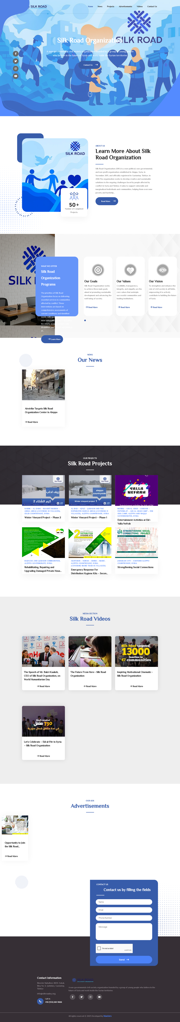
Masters (108, 1016)
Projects (110, 6)
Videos (140, 6)
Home (90, 6)
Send (122, 959)
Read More (106, 201)
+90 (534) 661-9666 (53, 1002)
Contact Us (152, 6)
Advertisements (125, 6)
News (100, 6)
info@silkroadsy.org (46, 993)
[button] (85, 320)
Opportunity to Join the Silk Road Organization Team (15, 845)
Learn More (55, 339)
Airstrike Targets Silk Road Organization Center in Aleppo (41, 410)
